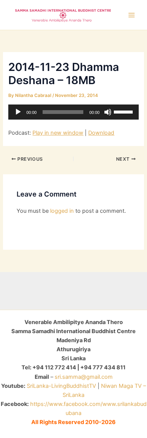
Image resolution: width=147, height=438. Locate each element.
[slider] (124, 111)
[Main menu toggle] (131, 15)
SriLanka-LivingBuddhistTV (60, 386)
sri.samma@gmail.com (84, 376)
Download (101, 132)
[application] (73, 112)
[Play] (18, 112)
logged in (62, 210)
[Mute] (108, 112)
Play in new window (57, 132)
